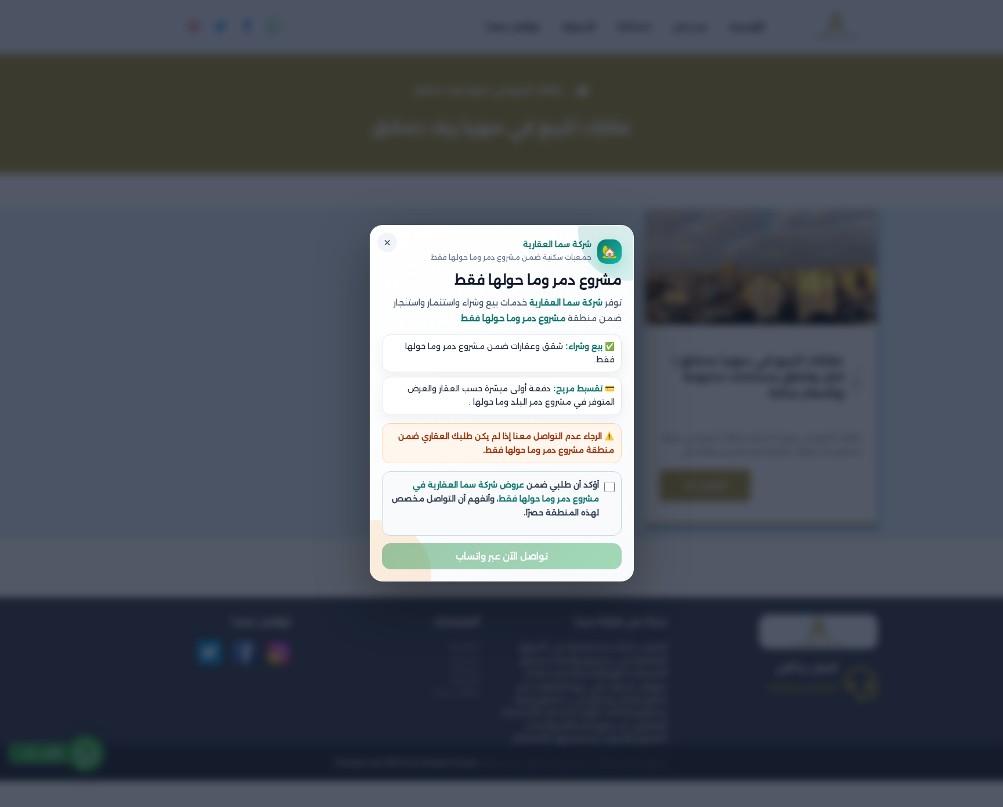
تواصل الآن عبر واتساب (502, 557)
